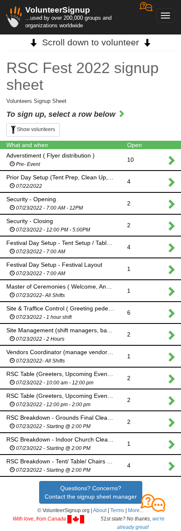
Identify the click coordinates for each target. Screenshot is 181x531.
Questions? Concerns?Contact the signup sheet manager (91, 492)
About (99, 510)
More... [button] (136, 510)
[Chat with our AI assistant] (146, 17)
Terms (117, 510)
